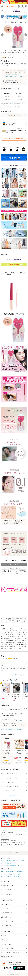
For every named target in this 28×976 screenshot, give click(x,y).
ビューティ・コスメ (15, 830)
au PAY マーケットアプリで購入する (14, 138)
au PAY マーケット (5, 830)
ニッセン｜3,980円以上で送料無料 (8, 840)
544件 (19, 720)
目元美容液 (10, 832)
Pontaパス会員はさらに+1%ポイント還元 (13, 76)
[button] (26, 55)
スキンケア (3, 832)
